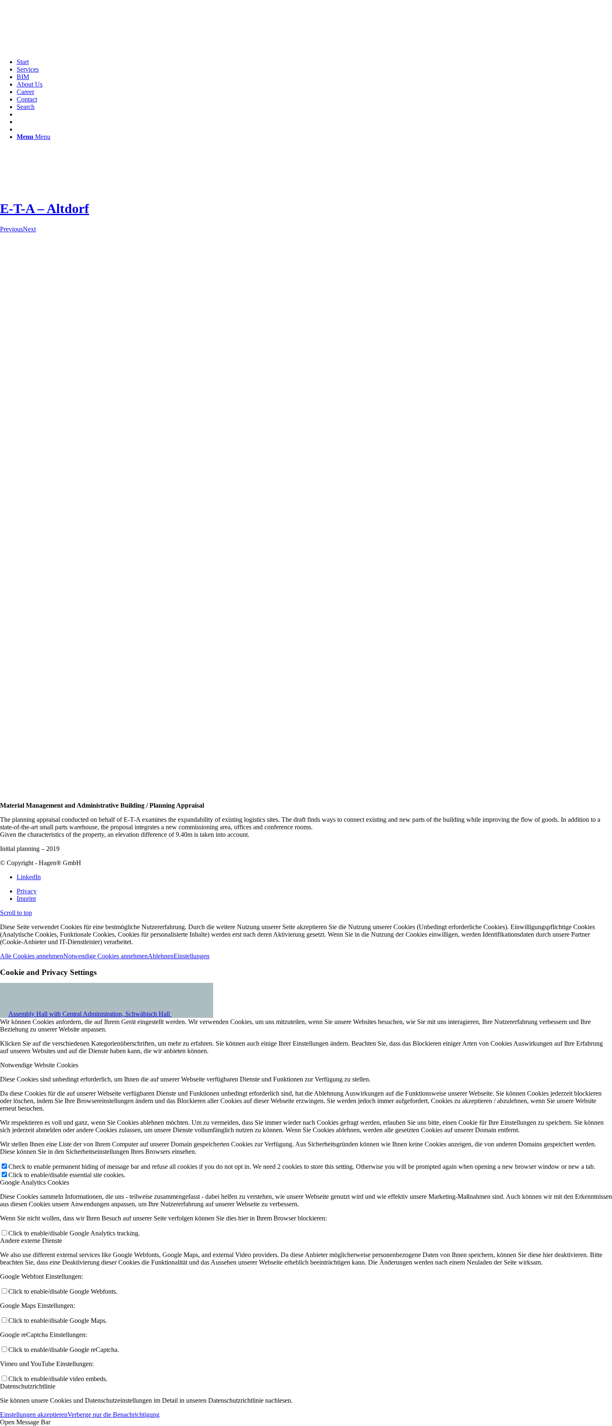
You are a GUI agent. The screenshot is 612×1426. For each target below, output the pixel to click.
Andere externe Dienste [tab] (31, 1240)
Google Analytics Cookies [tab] (34, 1182)
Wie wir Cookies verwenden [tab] (37, 1007)
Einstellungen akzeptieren (33, 1414)
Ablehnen (161, 956)
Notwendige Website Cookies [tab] (39, 1065)
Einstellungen (191, 956)
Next (29, 229)
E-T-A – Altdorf (44, 208)
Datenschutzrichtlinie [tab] (27, 1386)
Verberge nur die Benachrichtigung (113, 1414)
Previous (11, 229)
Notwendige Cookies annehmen (105, 956)
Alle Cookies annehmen (31, 956)
